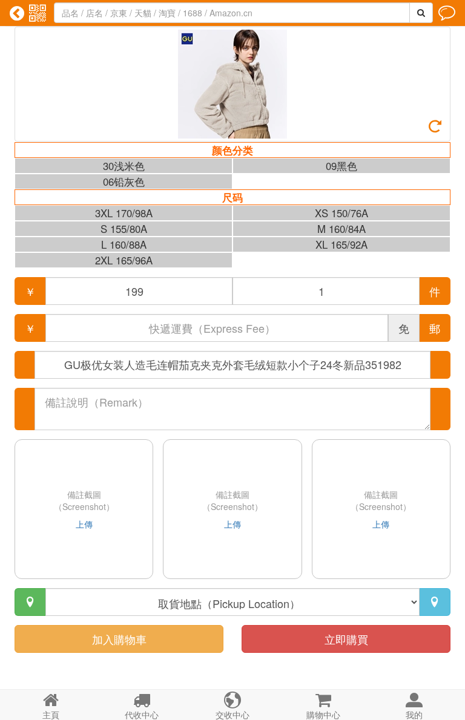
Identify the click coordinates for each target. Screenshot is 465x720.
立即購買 (346, 639)
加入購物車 (119, 639)
